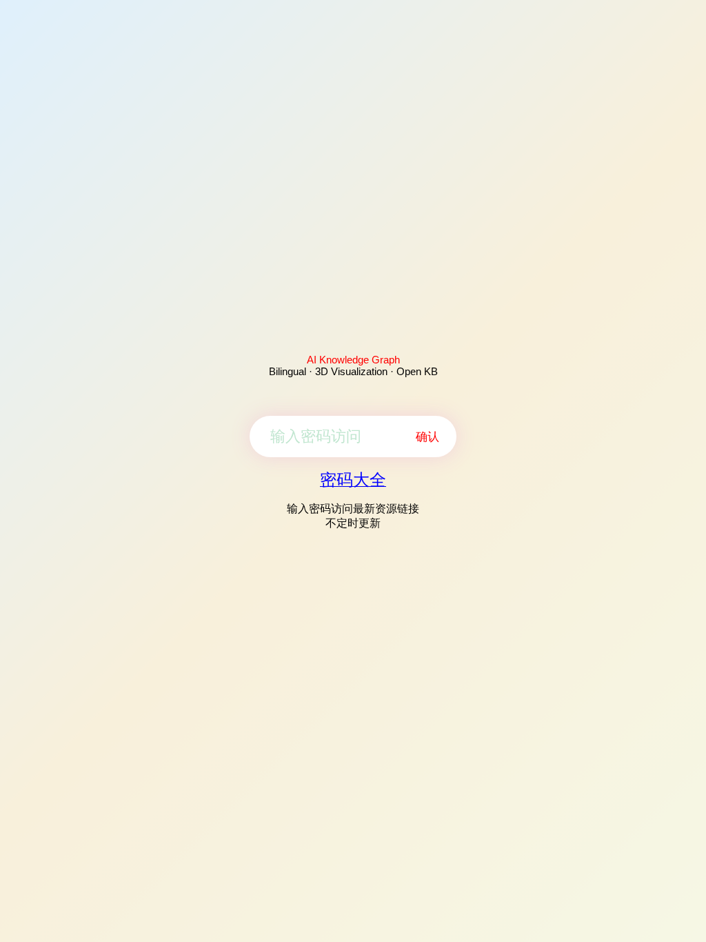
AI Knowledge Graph (353, 359)
